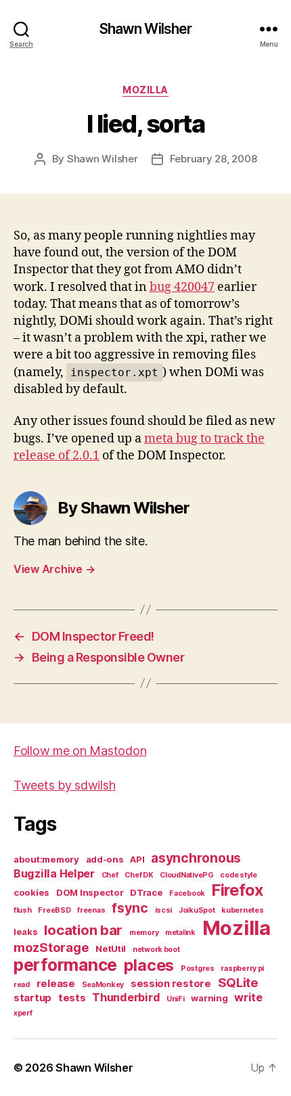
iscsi (164, 910)
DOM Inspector (90, 892)
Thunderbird (126, 997)
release (56, 984)
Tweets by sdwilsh (64, 785)
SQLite (238, 982)
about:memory (46, 859)
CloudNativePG (187, 875)
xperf (23, 1013)
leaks (26, 931)
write (248, 997)
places (149, 965)
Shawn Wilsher (145, 29)
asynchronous (196, 858)
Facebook (187, 893)
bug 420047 (182, 287)
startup (32, 998)
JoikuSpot (197, 910)
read (22, 984)
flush (23, 910)
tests (72, 998)
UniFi (175, 999)
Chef (110, 875)
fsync (130, 908)
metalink (180, 932)
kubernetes (242, 910)
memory (143, 932)
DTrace (146, 892)
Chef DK (139, 875)
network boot (156, 949)
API (137, 859)
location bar (83, 929)
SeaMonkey (103, 984)
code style (238, 875)
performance (65, 965)
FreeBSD (54, 910)
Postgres (198, 968)
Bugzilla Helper (54, 873)
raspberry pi (242, 968)
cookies (31, 892)
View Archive (54, 569)
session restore (171, 984)
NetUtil (110, 948)
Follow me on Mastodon (80, 751)
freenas (91, 910)
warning (209, 997)
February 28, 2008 (213, 158)
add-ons (105, 859)
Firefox (237, 890)
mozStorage (51, 947)
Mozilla (145, 89)
